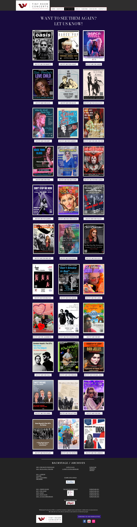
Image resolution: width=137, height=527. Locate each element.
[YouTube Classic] (89, 521)
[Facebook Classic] (84, 521)
